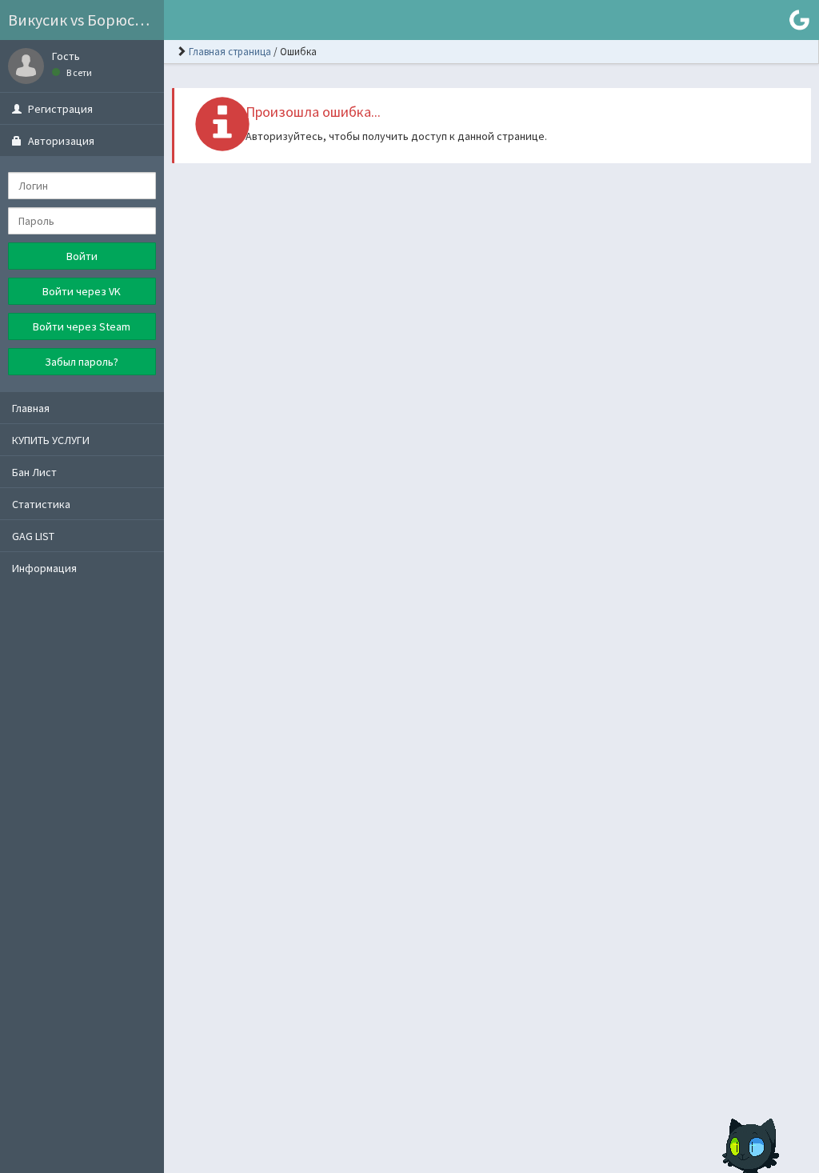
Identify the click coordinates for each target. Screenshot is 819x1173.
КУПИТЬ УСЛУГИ (51, 440)
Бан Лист (34, 472)
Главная (31, 408)
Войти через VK (81, 291)
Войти (82, 256)
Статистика (41, 504)
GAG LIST (33, 536)
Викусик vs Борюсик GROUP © (86, 20)
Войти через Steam (81, 326)
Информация (44, 568)
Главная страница (230, 51)
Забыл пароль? (81, 361)
